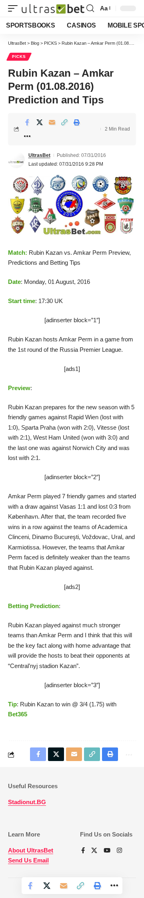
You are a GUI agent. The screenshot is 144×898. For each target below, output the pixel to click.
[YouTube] (107, 850)
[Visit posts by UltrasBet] (16, 159)
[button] (15, 8)
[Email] (52, 122)
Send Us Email (28, 860)
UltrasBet (39, 155)
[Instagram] (119, 850)
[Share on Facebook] (27, 122)
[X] (94, 850)
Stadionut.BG (27, 802)
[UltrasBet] (53, 8)
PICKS (19, 56)
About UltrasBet (30, 850)
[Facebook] (83, 850)
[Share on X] (39, 122)
